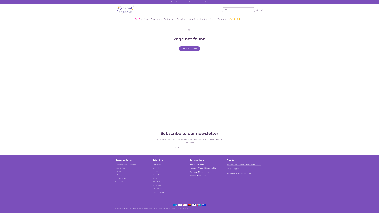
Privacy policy (148, 208)
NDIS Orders (120, 168)
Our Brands (157, 185)
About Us (156, 168)
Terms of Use (120, 182)
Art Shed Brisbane (125, 208)
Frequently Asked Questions (125, 164)
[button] (138, 19)
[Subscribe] (205, 148)
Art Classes (157, 164)
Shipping (118, 175)
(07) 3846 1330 (233, 169)
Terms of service (159, 208)
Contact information (183, 208)
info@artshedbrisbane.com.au (239, 173)
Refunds (118, 171)
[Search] (253, 9)
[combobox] (238, 9)
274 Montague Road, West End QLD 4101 (244, 164)
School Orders (158, 189)
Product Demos (158, 192)
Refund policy (137, 208)
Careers (155, 171)
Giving (155, 178)
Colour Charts (158, 175)
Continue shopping (189, 49)
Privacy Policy (120, 178)
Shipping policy (170, 208)
